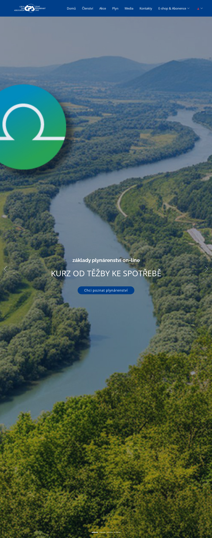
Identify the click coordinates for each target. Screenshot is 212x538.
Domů (71, 8)
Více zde (106, 299)
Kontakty (146, 8)
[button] (5, 269)
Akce (102, 8)
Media (129, 8)
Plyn (115, 8)
